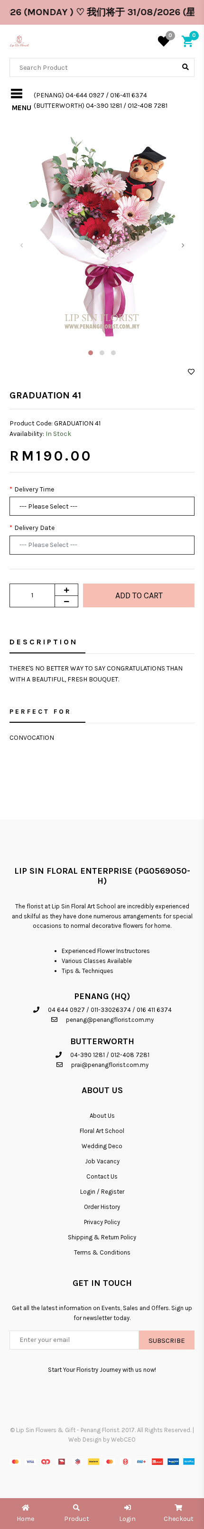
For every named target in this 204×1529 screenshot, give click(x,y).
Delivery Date (34, 528)
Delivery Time (34, 489)
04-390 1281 (87, 1054)
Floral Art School (102, 1130)
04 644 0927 (66, 1009)
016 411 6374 (154, 1009)
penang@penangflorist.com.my (110, 1019)
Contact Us (102, 1176)
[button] (90, 353)
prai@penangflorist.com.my (109, 1064)
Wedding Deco (102, 1146)
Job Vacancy (102, 1161)
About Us (102, 1115)
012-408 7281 (130, 1054)
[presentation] (21, 245)
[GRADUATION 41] (102, 234)
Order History (102, 1206)
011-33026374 (111, 1009)
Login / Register (102, 1191)
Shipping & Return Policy (102, 1237)
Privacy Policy (102, 1222)
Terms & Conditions (102, 1252)
